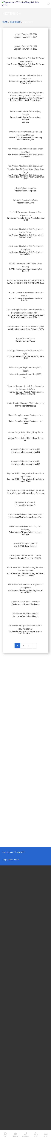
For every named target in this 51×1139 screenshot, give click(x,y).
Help (4, 1096)
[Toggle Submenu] (43, 664)
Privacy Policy (8, 1082)
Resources (15, 22)
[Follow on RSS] (25, 1124)
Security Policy (8, 1078)
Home (5, 22)
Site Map (6, 1093)
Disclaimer (7, 1085)
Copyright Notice (9, 1089)
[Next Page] (34, 645)
